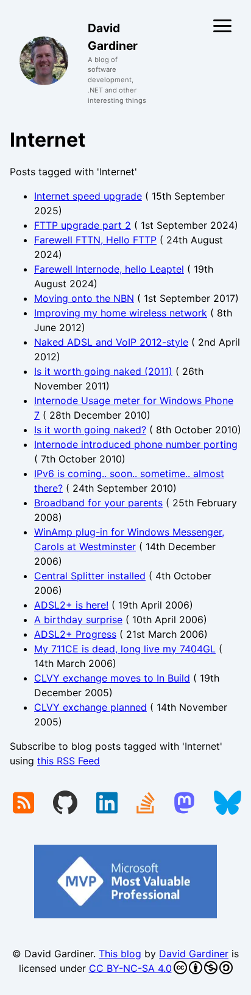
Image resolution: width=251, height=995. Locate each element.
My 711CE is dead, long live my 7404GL (125, 649)
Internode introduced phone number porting (136, 444)
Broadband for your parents (98, 503)
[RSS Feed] (23, 804)
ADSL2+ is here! (71, 605)
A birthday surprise (78, 619)
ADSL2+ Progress (75, 634)
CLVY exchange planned (90, 707)
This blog (120, 954)
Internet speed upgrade (88, 196)
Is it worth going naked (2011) (103, 371)
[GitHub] (65, 804)
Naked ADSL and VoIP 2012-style (111, 342)
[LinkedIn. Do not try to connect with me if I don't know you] (107, 804)
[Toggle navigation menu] (222, 25)
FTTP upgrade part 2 (82, 225)
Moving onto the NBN (84, 298)
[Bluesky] (227, 804)
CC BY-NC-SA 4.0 (130, 968)
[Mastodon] (184, 804)
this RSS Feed (68, 761)
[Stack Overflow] (145, 804)
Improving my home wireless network (120, 313)
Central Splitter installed (90, 576)
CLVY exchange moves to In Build (112, 678)
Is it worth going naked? (90, 430)
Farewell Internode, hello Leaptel (109, 269)
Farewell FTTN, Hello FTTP (95, 240)
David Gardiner (193, 954)
